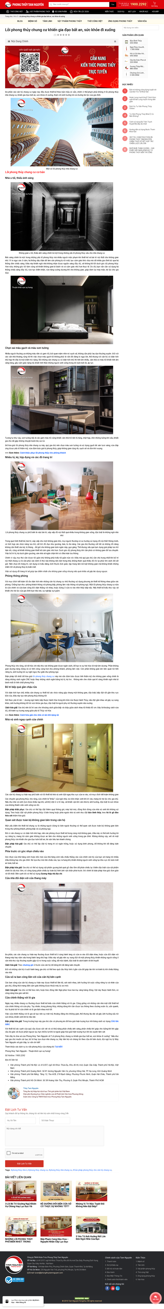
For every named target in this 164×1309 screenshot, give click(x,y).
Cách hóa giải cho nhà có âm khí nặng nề (39, 715)
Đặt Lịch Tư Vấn (24, 1163)
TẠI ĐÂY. (59, 1047)
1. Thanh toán (110, 1261)
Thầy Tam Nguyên (30, 1088)
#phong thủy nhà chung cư (60, 1170)
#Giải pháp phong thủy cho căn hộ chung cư (92, 1170)
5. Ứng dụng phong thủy (145, 1276)
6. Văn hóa (140, 1279)
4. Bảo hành (110, 1272)
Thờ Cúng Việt (95, 21)
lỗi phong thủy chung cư (43, 676)
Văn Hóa (142, 21)
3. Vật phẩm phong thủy (145, 1269)
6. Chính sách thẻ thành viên (116, 1279)
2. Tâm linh (140, 1265)
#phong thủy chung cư (38, 1170)
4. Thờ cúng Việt (142, 1272)
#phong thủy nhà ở (19, 1170)
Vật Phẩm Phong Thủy (70, 21)
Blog (20, 21)
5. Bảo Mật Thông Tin (113, 1276)
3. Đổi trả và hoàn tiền (113, 1269)
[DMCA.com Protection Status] (82, 1299)
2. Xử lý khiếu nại (111, 1265)
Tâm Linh (47, 21)
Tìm (112, 5)
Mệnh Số (32, 21)
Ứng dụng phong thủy (120, 21)
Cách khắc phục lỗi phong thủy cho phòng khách (43, 453)
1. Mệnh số (140, 1261)
